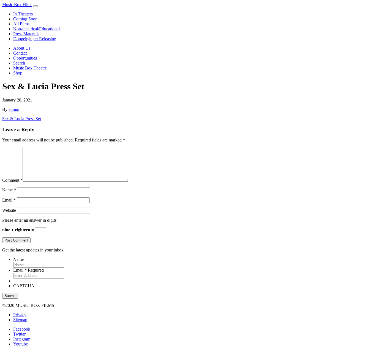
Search (19, 63)
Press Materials (26, 33)
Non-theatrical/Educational (36, 28)
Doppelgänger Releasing (34, 38)
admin (14, 109)
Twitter (19, 334)
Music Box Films (17, 4)
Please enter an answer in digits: (30, 220)
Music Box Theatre (30, 68)
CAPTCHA (23, 285)
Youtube (20, 344)
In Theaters (23, 14)
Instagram (21, 339)
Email (9, 200)
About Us (21, 48)
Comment (12, 180)
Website (9, 210)
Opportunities (25, 58)
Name (9, 189)
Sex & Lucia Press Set (21, 118)
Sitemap (20, 319)
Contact (20, 53)
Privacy (19, 314)
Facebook (21, 329)
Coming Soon (25, 19)
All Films (21, 24)
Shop (17, 73)
